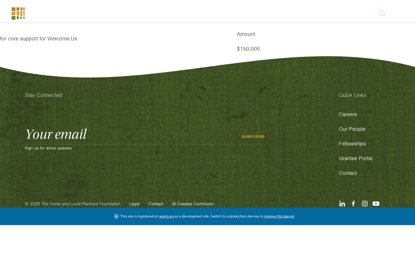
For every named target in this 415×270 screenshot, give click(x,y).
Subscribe (253, 136)
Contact (155, 204)
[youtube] (376, 203)
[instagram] (364, 203)
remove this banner (279, 216)
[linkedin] (342, 203)
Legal (134, 204)
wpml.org (166, 216)
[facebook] (353, 203)
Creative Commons (195, 204)
